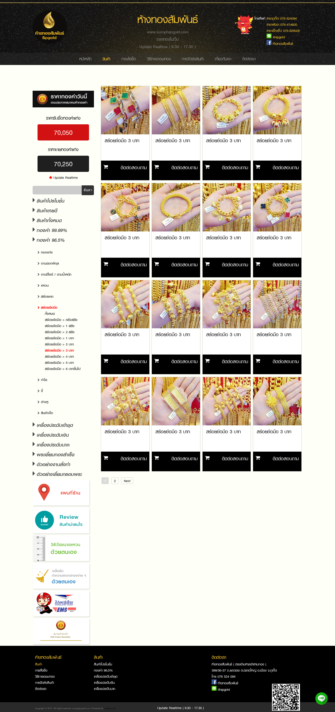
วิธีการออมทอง (159, 59)
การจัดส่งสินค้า (193, 59)
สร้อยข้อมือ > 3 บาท (59, 350)
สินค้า (106, 59)
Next (127, 481)
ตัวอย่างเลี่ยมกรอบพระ (58, 474)
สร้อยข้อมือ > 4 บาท (59, 356)
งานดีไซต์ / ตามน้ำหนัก (55, 274)
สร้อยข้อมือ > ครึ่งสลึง (61, 320)
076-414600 (288, 24)
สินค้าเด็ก (46, 413)
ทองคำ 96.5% (103, 670)
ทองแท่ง (46, 252)
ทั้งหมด (50, 313)
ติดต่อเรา (249, 59)
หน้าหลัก (85, 59)
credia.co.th (110, 708)
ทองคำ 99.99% (51, 230)
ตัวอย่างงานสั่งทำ (52, 464)
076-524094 (288, 18)
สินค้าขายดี (46, 210)
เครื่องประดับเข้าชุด (54, 425)
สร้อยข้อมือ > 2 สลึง (60, 332)
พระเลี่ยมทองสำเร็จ (55, 454)
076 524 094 (226, 676)
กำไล (43, 380)
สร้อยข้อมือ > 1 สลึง (60, 326)
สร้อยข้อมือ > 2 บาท (59, 344)
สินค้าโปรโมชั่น (49, 200)
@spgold (224, 689)
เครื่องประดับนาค (52, 444)
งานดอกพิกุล (49, 263)
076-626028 (291, 30)
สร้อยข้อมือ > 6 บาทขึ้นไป (62, 369)
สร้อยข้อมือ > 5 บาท (59, 362)
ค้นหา (88, 190)
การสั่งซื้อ (128, 59)
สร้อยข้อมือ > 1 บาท (59, 338)
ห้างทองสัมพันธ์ (228, 683)
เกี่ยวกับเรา (223, 59)
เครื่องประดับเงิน (52, 435)
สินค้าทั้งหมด (48, 220)
